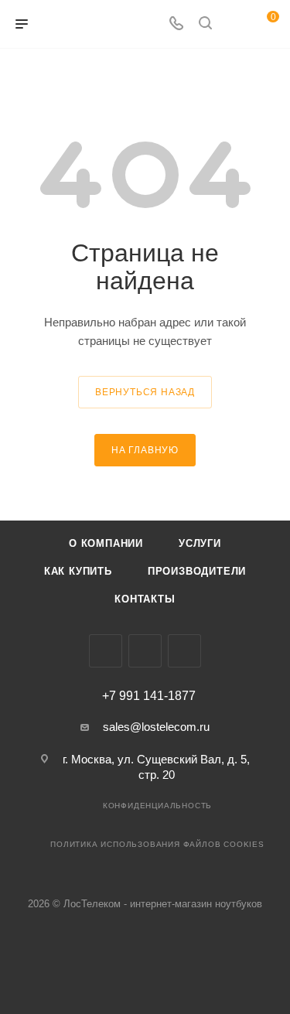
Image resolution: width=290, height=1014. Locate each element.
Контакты (144, 599)
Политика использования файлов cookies (157, 844)
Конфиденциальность (157, 805)
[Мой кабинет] (234, 24)
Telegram (145, 650)
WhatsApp (184, 650)
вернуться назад (145, 392)
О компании (106, 543)
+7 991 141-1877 (149, 696)
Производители (197, 571)
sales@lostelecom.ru (156, 726)
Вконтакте (105, 650)
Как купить (78, 571)
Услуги (200, 543)
